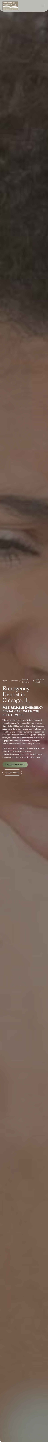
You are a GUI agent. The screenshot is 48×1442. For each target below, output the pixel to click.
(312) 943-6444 (12, 772)
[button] (43, 6)
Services (14, 681)
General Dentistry (25, 680)
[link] (10, 5)
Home (4, 681)
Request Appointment (15, 764)
